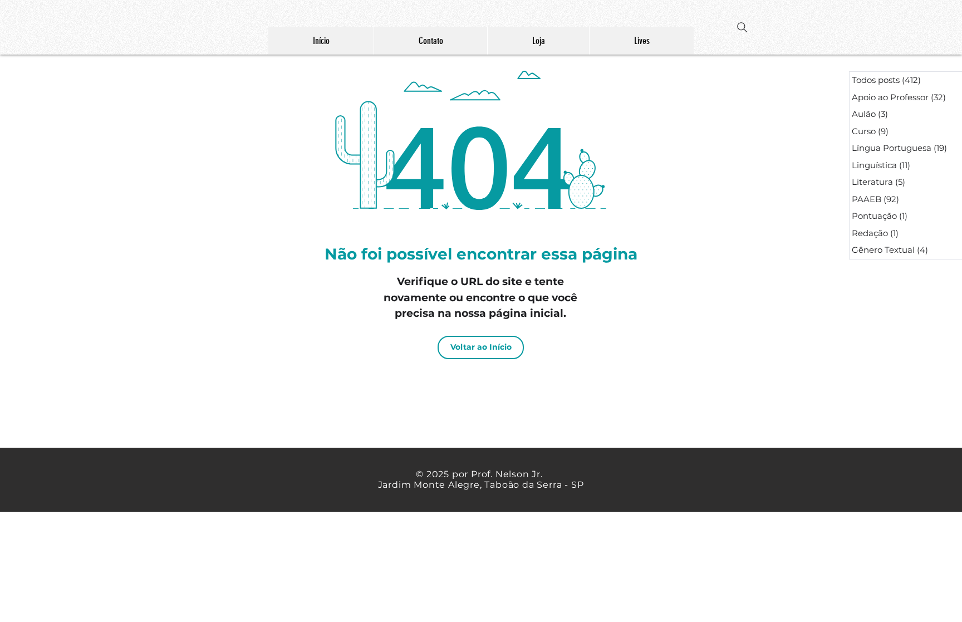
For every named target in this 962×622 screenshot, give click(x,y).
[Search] (742, 27)
